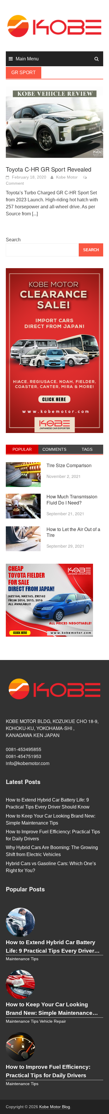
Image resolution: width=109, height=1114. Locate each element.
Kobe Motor (67, 177)
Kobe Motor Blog (54, 1106)
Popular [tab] (22, 449)
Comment (15, 183)
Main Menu (27, 58)
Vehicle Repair (53, 1021)
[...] (35, 213)
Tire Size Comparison (69, 465)
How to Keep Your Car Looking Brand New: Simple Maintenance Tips (49, 1009)
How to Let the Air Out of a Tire (73, 532)
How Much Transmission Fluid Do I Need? (72, 499)
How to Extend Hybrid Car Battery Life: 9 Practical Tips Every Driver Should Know (50, 947)
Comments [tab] (54, 449)
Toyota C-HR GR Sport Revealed (48, 169)
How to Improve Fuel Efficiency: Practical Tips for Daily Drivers (48, 1071)
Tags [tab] (87, 449)
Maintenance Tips (22, 959)
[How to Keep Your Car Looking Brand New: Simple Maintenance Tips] (20, 984)
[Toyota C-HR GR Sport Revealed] (54, 122)
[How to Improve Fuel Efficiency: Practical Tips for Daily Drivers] (20, 1046)
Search (13, 239)
